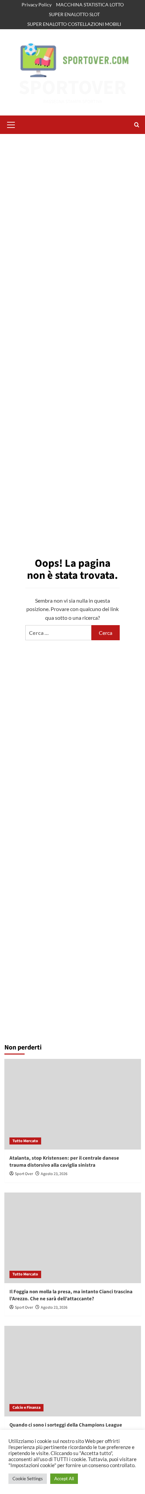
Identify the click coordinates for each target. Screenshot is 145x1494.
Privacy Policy (37, 4)
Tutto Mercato (25, 1141)
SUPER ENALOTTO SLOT (74, 14)
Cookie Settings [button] (27, 1478)
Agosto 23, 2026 (54, 1174)
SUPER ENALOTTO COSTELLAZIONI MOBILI (74, 24)
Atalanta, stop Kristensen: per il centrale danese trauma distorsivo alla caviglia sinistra (64, 1162)
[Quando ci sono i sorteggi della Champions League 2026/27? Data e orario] (72, 1371)
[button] (11, 123)
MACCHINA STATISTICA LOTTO (90, 4)
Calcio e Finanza (26, 1407)
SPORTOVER (72, 88)
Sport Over (24, 1174)
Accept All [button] (64, 1478)
